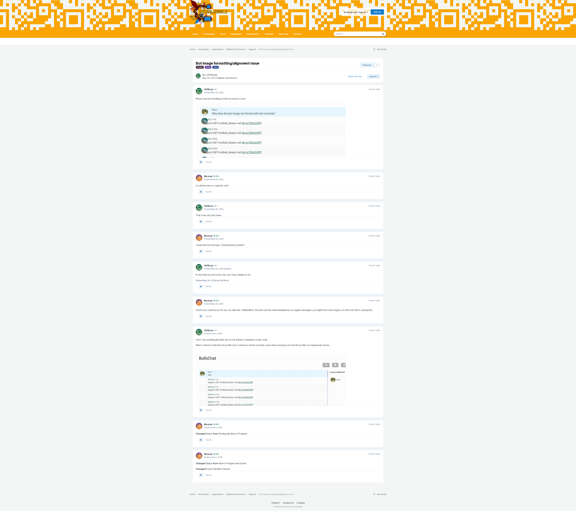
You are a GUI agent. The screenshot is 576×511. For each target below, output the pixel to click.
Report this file (355, 76)
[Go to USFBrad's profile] (198, 75)
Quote (209, 162)
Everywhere (370, 34)
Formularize (253, 34)
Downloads (209, 34)
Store (223, 34)
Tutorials (269, 34)
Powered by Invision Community (288, 506)
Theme (275, 503)
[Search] (383, 34)
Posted (213, 92)
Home (195, 34)
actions (373, 76)
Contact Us (288, 503)
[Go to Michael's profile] (199, 178)
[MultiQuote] (201, 162)
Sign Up (377, 12)
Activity (297, 34)
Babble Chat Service (227, 78)
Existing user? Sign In (355, 12)
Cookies (301, 503)
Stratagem (236, 34)
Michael (208, 176)
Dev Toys (283, 34)
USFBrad (211, 74)
